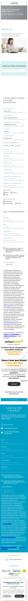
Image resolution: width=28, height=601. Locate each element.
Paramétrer (7, 596)
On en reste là (19, 580)
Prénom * (4, 446)
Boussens (4, 11)
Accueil (3, 9)
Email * (3, 453)
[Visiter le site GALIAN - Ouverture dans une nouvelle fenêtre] (6, 571)
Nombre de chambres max (12, 183)
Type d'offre (8, 108)
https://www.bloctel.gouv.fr (10, 322)
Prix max (6, 156)
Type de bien (7, 115)
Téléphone (7, 231)
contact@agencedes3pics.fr (11, 428)
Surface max (7, 169)
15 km (18, 145)
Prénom (6, 217)
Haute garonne (15, 9)
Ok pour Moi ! (19, 596)
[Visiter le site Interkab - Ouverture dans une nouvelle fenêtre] (15, 574)
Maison (10, 11)
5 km (7, 145)
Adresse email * (9, 238)
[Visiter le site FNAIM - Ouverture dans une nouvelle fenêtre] (24, 570)
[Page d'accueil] (14, 3)
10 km (12, 145)
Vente (8, 9)
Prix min (6, 149)
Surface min (7, 162)
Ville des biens (8, 135)
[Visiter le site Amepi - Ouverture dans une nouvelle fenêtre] (16, 570)
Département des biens (11, 122)
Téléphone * (5, 460)
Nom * (3, 440)
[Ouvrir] (2, 3)
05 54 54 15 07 (8, 425)
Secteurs (6, 128)
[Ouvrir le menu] (26, 3)
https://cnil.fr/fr (7, 305)
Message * (4, 467)
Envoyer (9, 264)
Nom (4, 224)
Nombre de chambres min (12, 176)
